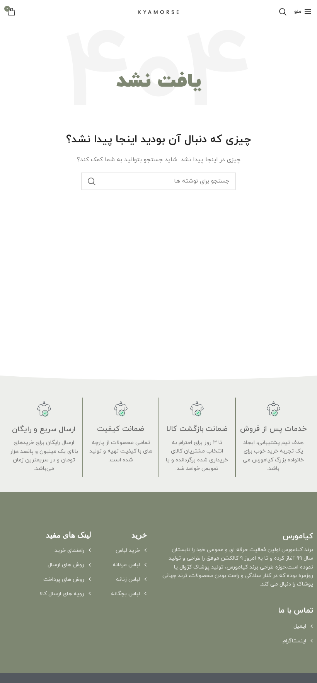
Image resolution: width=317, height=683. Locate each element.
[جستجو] (91, 181)
